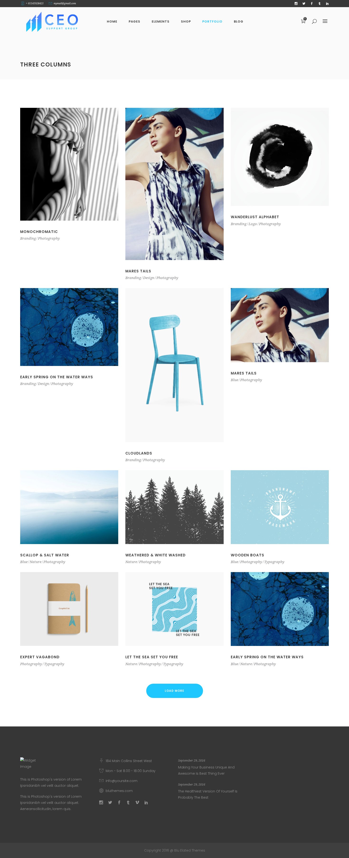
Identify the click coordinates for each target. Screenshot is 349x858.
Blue (234, 380)
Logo (253, 224)
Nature (35, 562)
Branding (28, 238)
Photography (49, 238)
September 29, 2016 (191, 760)
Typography (274, 562)
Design (148, 278)
